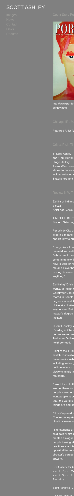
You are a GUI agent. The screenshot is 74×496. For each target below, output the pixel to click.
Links (10, 29)
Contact (11, 24)
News (10, 19)
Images (11, 15)
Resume (12, 34)
